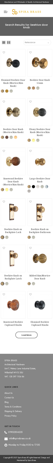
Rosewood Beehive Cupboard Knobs (13, 323)
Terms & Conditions (13, 406)
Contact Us (9, 397)
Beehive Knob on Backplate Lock (13, 231)
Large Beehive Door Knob (39, 180)
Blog (6, 402)
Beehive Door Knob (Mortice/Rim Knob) (13, 131)
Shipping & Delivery (13, 411)
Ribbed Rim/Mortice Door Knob (39, 277)
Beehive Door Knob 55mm (40, 81)
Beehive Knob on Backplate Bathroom (40, 231)
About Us (8, 393)
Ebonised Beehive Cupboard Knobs (40, 323)
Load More (26, 335)
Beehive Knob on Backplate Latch (13, 277)
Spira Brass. (32, 460)
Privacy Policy (10, 415)
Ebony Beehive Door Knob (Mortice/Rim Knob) (39, 132)
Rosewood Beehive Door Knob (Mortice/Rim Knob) (13, 181)
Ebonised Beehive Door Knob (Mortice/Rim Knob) (13, 83)
